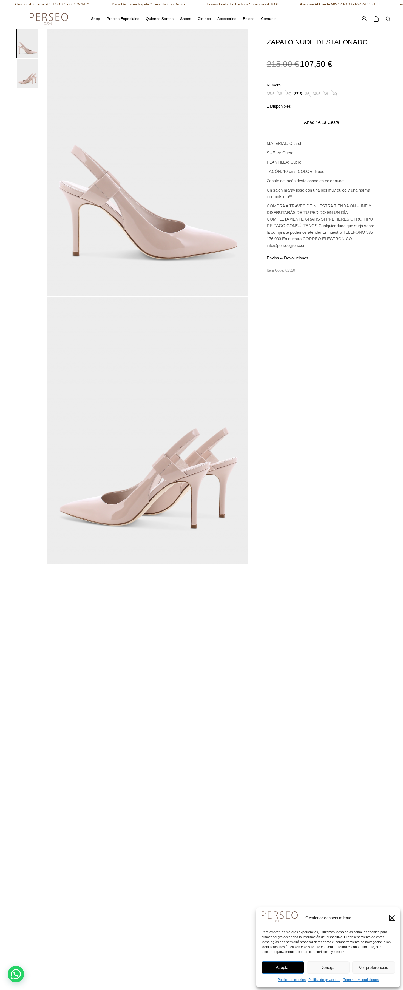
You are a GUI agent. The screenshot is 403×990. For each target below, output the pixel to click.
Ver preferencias (373, 967)
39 (326, 94)
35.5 (270, 94)
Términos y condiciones (361, 980)
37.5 (298, 94)
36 (280, 94)
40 (335, 94)
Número (274, 85)
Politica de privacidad (324, 980)
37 (288, 94)
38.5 (316, 94)
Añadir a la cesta (321, 122)
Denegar (328, 967)
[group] (27, 43)
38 (307, 94)
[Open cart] (376, 19)
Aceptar (283, 967)
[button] (392, 918)
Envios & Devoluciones (287, 258)
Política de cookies (292, 980)
